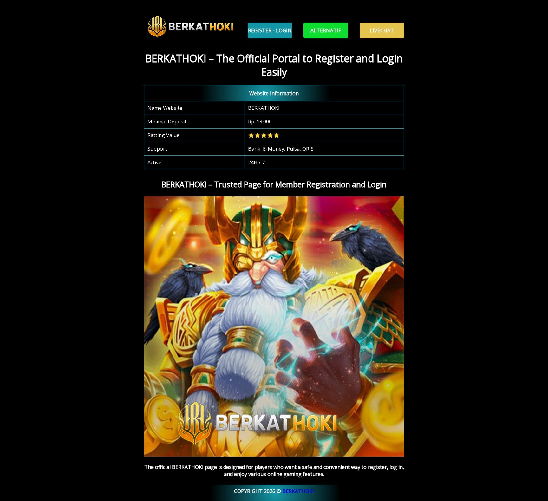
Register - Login (270, 30)
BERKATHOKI (298, 491)
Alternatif (325, 30)
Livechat (382, 30)
